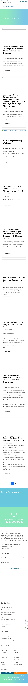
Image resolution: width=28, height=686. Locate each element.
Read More (7, 70)
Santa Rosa (16, 657)
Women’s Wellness (5, 624)
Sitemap (3, 626)
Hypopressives (4, 617)
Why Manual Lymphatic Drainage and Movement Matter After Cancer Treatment (13, 49)
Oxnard (16, 652)
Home (11, 22)
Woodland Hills (17, 667)
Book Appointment (21, 673)
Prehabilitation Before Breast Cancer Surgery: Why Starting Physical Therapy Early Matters (12, 232)
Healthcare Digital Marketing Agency (13, 679)
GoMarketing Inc (14, 681)
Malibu (2, 662)
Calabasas (3, 652)
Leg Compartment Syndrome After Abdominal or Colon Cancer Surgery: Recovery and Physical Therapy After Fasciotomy (14, 100)
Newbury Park (4, 667)
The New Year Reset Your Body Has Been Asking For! (14, 279)
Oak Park (16, 650)
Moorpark (3, 664)
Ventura (16, 662)
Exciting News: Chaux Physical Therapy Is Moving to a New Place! (13, 188)
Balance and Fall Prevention (8, 612)
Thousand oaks (17, 659)
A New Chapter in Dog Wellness (12, 141)
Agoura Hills (4, 650)
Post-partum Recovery (6, 607)
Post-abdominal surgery (7, 614)
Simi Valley (16, 655)
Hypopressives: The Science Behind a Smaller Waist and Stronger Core (13, 438)
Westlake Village (18, 664)
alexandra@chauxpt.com (7, 551)
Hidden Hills (4, 657)
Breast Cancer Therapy (6, 609)
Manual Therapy (5, 636)
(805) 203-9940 (23, 1)
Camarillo (3, 655)
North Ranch (4, 669)
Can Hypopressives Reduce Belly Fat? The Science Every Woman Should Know (12, 378)
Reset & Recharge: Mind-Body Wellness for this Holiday (13, 324)
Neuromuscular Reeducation (8, 640)
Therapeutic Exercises (6, 638)
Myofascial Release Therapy (7, 621)
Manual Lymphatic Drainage (8, 619)
